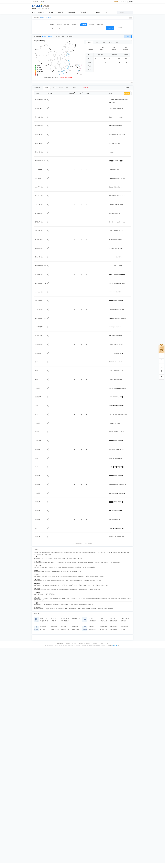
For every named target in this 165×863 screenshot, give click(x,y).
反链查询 (63, 627)
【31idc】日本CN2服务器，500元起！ (117, 222)
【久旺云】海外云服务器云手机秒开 (117, 283)
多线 (104, 42)
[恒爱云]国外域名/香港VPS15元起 (116, 449)
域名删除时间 (44, 621)
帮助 (107, 643)
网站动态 (88, 643)
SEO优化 (40, 12)
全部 (89, 42)
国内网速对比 (114, 629)
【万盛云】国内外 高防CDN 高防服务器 (117, 370)
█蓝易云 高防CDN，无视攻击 (115, 265)
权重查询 (50, 12)
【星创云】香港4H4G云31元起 (116, 230)
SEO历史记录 (103, 629)
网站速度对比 (75, 24)
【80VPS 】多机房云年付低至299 (116, 432)
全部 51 (46, 87)
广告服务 (74, 643)
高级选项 (120, 27)
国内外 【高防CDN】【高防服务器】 (117, 493)
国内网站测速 (114, 627)
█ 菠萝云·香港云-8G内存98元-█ (116, 353)
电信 (97, 42)
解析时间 (71, 93)
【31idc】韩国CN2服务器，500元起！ (117, 318)
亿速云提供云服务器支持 (66, 77)
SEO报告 (123, 629)
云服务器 (115, 645)
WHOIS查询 (43, 618)
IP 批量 (101, 618)
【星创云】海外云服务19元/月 (115, 379)
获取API (127, 37)
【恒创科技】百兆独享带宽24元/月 (116, 536)
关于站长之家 (60, 643)
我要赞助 (126, 93)
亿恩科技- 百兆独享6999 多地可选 (116, 309)
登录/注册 (131, 1)
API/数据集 (96, 12)
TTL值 (79, 93)
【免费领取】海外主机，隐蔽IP (116, 248)
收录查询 (42, 629)
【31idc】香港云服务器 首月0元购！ (117, 178)
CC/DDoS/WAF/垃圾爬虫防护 (115, 125)
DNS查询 (48, 17)
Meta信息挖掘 (65, 629)
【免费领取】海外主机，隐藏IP (116, 204)
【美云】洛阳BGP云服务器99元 (116, 108)
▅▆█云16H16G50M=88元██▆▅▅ (117, 274)
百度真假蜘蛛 (93, 621)
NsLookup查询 (76, 618)
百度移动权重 (75, 629)
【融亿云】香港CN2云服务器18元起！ (117, 388)
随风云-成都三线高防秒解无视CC (116, 239)
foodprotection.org (47, 36)
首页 (33, 12)
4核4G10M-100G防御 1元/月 (115, 213)
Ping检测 (52, 24)
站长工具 (42, 17)
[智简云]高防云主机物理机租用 (115, 327)
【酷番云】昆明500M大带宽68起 (116, 344)
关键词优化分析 (55, 629)
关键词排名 (43, 627)
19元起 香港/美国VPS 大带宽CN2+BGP (117, 134)
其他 (117, 42)
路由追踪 (91, 24)
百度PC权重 (75, 627)
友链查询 (53, 621)
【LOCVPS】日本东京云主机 (115, 362)
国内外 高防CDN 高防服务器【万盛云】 (117, 195)
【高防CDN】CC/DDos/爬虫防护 (116, 117)
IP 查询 (91, 618)
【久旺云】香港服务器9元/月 (115, 187)
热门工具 (60, 12)
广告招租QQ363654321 (114, 152)
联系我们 (68, 643)
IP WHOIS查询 (125, 618)
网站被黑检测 (103, 627)
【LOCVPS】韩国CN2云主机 (115, 458)
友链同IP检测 (113, 621)
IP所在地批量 (103, 621)
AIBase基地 (71, 12)
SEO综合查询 (65, 621)
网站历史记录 (93, 629)
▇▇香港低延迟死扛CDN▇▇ (115, 510)
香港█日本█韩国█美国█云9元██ (116, 405)
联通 (110, 42)
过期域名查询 (65, 618)
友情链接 (81, 643)
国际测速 (66, 24)
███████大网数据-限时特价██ (116, 300)
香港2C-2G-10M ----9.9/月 (114, 423)
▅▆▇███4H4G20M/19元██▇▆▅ (117, 160)
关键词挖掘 (54, 627)
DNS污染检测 (100, 24)
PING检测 (92, 627)
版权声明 (95, 643)
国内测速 (59, 24)
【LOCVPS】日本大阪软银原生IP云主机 (118, 414)
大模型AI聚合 (84, 12)
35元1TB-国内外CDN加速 (114, 143)
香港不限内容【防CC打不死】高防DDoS (118, 484)
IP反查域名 (113, 618)
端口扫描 (123, 621)
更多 (105, 12)
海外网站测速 (124, 627)
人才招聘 (101, 643)
